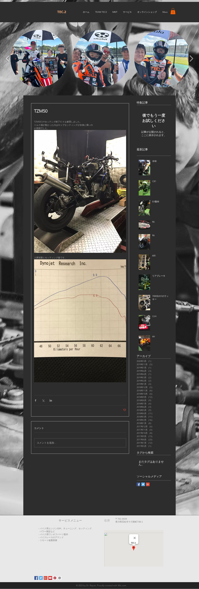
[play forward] (191, 58)
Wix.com (122, 585)
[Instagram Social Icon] (59, 578)
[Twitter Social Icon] (41, 578)
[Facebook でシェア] (35, 400)
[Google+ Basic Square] (148, 484)
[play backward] (7, 58)
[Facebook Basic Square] (138, 484)
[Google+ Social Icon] (45, 578)
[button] (173, 11)
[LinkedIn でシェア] (50, 400)
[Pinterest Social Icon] (55, 578)
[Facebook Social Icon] (36, 578)
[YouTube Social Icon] (50, 578)
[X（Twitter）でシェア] (43, 400)
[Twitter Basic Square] (143, 484)
